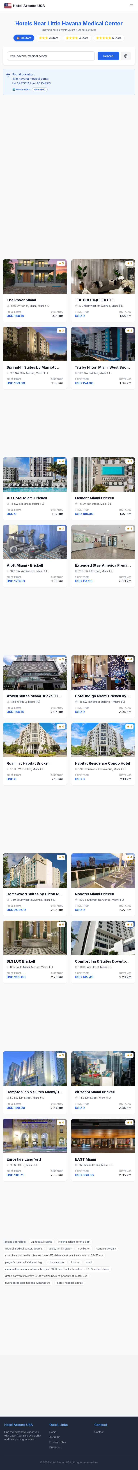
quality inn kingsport (60, 1248)
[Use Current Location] (126, 56)
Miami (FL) (39, 89)
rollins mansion (56, 1262)
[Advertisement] (58, 124)
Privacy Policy (57, 1442)
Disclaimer (55, 1447)
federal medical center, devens (23, 1248)
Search (108, 56)
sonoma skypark (106, 1248)
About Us (54, 1437)
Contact (99, 1431)
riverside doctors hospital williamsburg (27, 1282)
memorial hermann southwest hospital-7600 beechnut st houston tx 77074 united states (57, 1269)
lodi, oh (75, 1262)
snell (89, 1262)
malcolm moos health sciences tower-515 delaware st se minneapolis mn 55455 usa (54, 1255)
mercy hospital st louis (70, 1282)
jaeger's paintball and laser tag (23, 1262)
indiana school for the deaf (74, 1241)
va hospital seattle (41, 1241)
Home (52, 1431)
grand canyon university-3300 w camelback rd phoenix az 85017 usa (46, 1275)
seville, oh (84, 1248)
